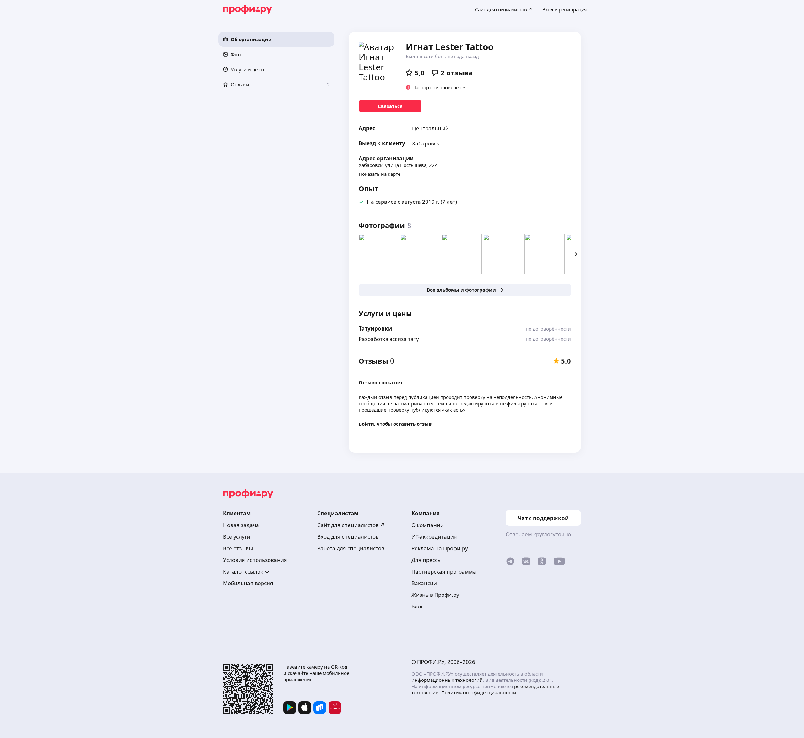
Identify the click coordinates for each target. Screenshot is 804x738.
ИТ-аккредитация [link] (434, 536)
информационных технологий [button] (447, 680)
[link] (390, 106)
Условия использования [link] (255, 559)
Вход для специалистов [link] (348, 536)
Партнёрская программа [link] (443, 571)
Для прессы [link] (426, 559)
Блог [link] (417, 606)
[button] (276, 39)
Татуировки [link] (375, 328)
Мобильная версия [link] (248, 583)
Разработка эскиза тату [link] (389, 338)
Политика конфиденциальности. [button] (479, 692)
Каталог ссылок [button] (243, 571)
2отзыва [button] (456, 72)
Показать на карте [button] (379, 174)
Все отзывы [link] (238, 548)
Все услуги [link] (236, 536)
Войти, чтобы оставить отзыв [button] (395, 424)
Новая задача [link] (241, 525)
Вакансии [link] (424, 583)
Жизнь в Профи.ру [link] (435, 594)
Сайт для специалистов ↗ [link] (351, 525)
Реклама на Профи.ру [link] (439, 548)
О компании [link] (427, 525)
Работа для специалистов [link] (350, 548)
